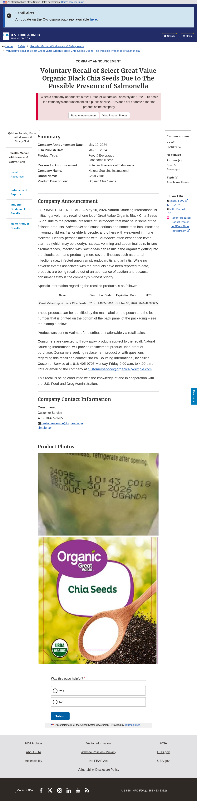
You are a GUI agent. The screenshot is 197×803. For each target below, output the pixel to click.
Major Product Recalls (20, 226)
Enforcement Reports (19, 192)
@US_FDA (177, 200)
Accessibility (33, 760)
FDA (173, 205)
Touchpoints (131, 725)
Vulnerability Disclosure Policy (98, 769)
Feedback (193, 396)
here (93, 19)
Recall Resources (17, 174)
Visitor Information (98, 743)
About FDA (33, 752)
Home (9, 46)
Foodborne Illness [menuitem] (178, 182)
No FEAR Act (98, 760)
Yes (61, 691)
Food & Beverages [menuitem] (173, 167)
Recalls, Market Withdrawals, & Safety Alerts (57, 46)
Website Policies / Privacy (98, 752)
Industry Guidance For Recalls (19, 209)
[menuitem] (178, 143)
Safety (21, 46)
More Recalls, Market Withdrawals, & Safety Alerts (24, 137)
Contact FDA (25, 790)
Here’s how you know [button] (72, 2)
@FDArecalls (178, 209)
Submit (60, 716)
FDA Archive (33, 743)
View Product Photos (114, 115)
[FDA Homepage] (21, 36)
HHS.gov (163, 752)
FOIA (163, 743)
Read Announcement (83, 115)
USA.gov (163, 760)
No (61, 702)
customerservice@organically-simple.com (120, 369)
